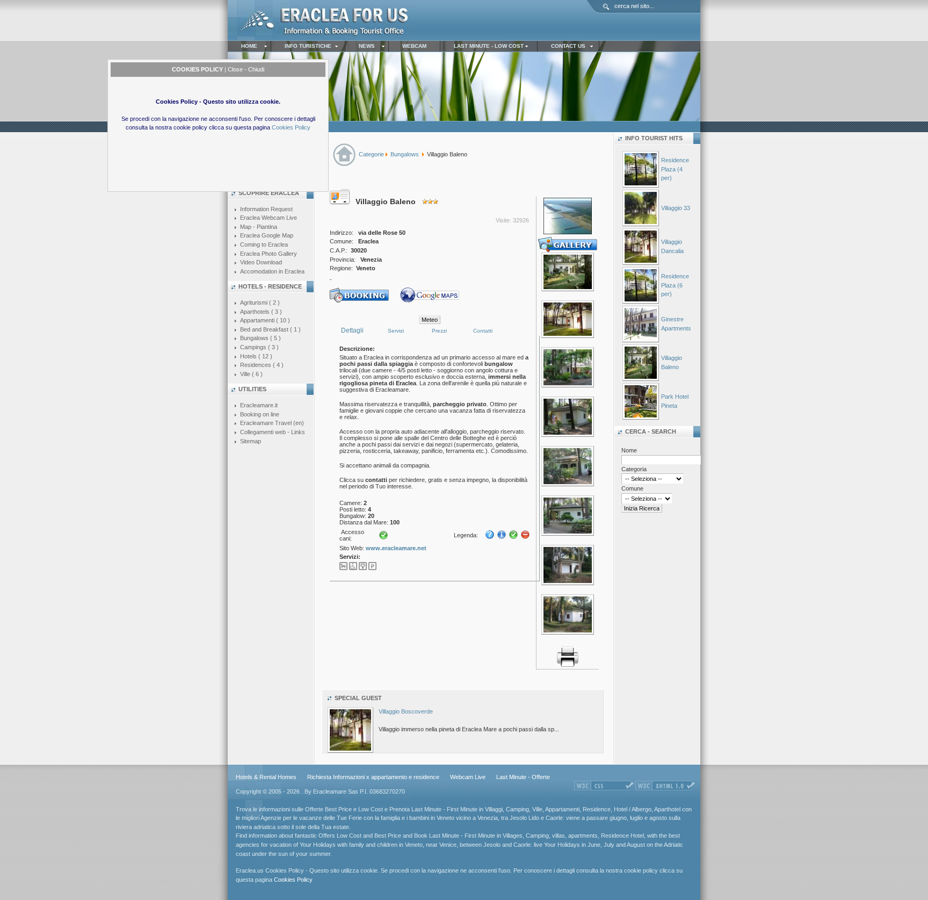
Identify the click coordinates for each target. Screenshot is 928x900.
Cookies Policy (291, 127)
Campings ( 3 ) (259, 347)
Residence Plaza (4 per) (675, 169)
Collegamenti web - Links (272, 432)
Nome (629, 450)
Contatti (482, 331)
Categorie (371, 154)
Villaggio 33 (675, 208)
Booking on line (259, 414)
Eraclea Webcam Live (268, 217)
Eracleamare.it (259, 405)
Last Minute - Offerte (523, 777)
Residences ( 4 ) (262, 365)
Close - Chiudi (246, 69)
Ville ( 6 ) (251, 374)
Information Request (266, 209)
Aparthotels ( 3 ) (261, 311)
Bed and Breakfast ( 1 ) (270, 329)
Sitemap (250, 441)
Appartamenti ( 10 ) (265, 320)
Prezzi (439, 331)
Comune (632, 488)
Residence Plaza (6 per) (675, 285)
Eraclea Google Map (266, 235)
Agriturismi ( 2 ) (260, 302)
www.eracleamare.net (396, 548)
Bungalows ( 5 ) (260, 338)
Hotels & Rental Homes (266, 777)
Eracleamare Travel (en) (272, 423)
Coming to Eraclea (264, 244)
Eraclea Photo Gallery (268, 253)
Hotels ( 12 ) (256, 356)
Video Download (261, 262)
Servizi (396, 331)
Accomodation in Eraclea (272, 271)
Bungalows (404, 154)
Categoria (634, 469)
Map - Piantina (258, 227)
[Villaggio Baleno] (567, 289)
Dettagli (352, 330)
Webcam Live (467, 777)
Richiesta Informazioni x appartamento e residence (373, 777)
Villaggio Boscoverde (406, 711)
